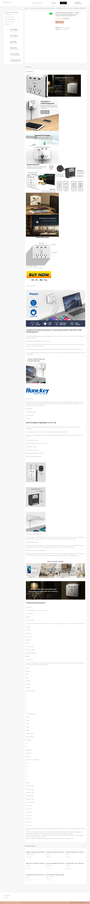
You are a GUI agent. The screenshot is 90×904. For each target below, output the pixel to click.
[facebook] (71, 903)
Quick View (30, 857)
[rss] (76, 903)
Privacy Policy (7, 895)
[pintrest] (83, 903)
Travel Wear (8, 24)
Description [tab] (28, 67)
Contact (6, 897)
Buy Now (60, 22)
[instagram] (78, 903)
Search (63, 3)
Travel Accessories (9, 22)
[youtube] (85, 903)
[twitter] (74, 903)
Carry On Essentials (9, 17)
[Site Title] (7, 2)
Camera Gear (8, 14)
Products (26, 8)
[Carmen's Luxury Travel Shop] (22, 8)
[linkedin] (81, 903)
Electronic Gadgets (65, 27)
